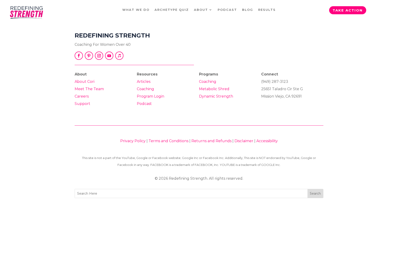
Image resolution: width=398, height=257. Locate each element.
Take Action (348, 10)
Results (267, 10)
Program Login (150, 96)
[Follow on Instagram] (99, 56)
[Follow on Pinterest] (89, 56)
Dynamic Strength (216, 96)
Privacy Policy (133, 141)
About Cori (84, 81)
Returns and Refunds (211, 141)
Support (82, 103)
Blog (247, 10)
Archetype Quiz (172, 10)
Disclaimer (243, 141)
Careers (82, 96)
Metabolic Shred (214, 89)
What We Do (135, 10)
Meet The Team (89, 89)
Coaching (145, 89)
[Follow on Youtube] (109, 56)
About (201, 10)
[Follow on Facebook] (79, 56)
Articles (143, 81)
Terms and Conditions (168, 141)
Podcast (227, 10)
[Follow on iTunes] (119, 56)
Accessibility (267, 141)
